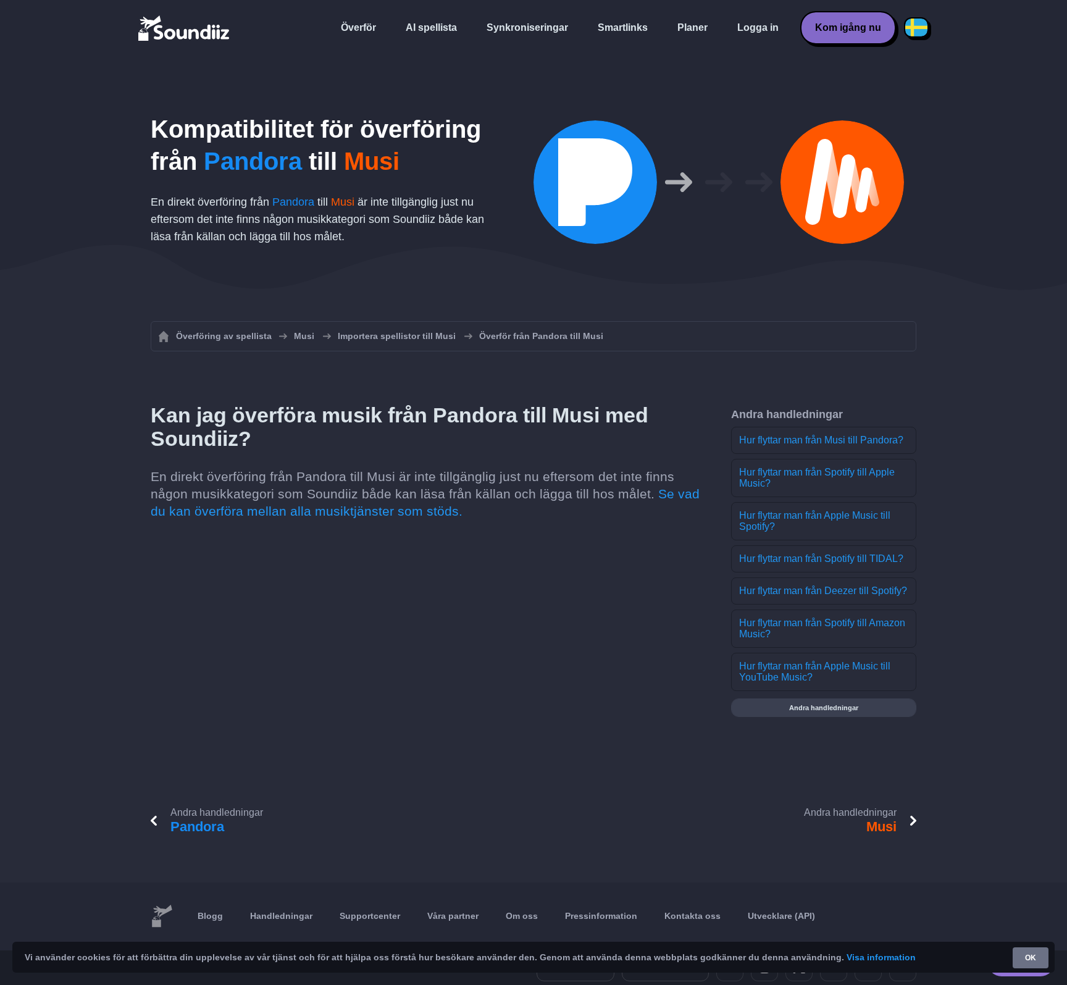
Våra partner (453, 916)
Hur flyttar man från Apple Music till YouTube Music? (814, 671)
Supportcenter (370, 916)
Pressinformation (601, 916)
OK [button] (1030, 958)
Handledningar (281, 916)
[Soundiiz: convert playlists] (162, 916)
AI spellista (431, 27)
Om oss (522, 916)
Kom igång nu (848, 27)
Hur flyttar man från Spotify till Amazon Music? (822, 628)
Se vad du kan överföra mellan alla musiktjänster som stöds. (425, 502)
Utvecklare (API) (781, 916)
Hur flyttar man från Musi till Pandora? (821, 440)
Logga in (758, 27)
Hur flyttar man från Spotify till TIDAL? (821, 558)
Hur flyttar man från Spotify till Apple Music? (817, 477)
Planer (692, 27)
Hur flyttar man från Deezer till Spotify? (823, 590)
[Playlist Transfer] (184, 28)
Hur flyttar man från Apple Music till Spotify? (814, 521)
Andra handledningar (823, 707)
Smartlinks (623, 27)
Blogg (210, 916)
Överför (358, 27)
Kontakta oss (692, 916)
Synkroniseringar (527, 27)
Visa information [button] (881, 957)
